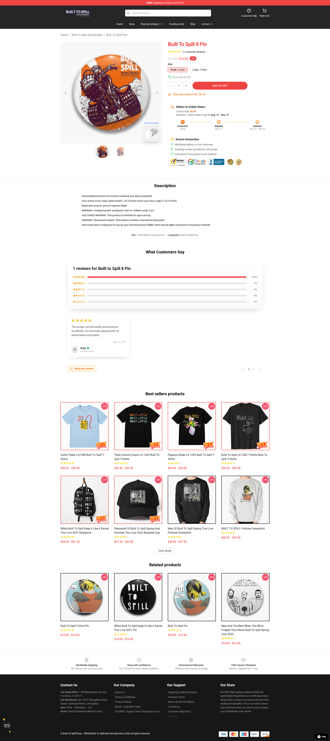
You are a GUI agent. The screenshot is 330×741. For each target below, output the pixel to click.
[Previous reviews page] (243, 369)
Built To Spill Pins (116, 35)
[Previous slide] (65, 92)
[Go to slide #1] (102, 152)
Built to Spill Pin (178, 626)
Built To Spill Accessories (87, 35)
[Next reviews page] (259, 369)
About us (119, 692)
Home (64, 35)
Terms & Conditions (125, 697)
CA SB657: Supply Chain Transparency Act (137, 711)
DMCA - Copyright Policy (128, 706)
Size (170, 64)
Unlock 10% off (7, 726)
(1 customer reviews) (194, 51)
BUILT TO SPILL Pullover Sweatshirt (243, 528)
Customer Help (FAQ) (179, 711)
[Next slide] (157, 92)
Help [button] (324, 737)
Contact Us (174, 706)
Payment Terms (176, 697)
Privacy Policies (123, 701)
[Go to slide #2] (120, 152)
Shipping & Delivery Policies (182, 692)
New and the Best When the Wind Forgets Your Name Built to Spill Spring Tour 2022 (245, 630)
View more (165, 551)
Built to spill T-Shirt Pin (74, 626)
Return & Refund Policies (181, 701)
